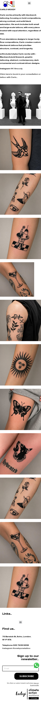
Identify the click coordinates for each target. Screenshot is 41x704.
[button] (29, 3)
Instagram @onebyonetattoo (16, 648)
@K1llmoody (16, 69)
